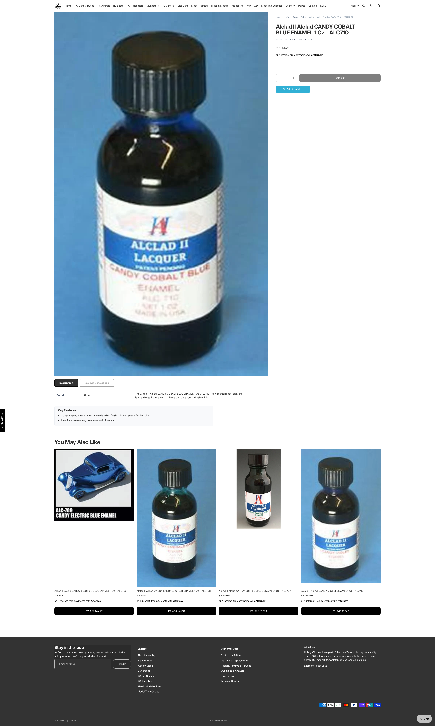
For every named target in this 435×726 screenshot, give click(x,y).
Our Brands (144, 670)
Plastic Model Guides (149, 686)
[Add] (129, 582)
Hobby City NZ (69, 720)
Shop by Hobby (146, 655)
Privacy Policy (229, 675)
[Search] (363, 6)
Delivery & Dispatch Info (234, 660)
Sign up (122, 663)
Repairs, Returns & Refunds (236, 665)
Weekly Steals (145, 665)
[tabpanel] (217, 409)
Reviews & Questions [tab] (97, 382)
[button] (293, 89)
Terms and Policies (217, 720)
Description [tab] (66, 382)
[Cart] (378, 6)
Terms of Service (230, 681)
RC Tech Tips (145, 681)
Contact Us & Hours (232, 655)
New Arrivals (145, 660)
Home (279, 17)
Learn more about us (315, 665)
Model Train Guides (148, 691)
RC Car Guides (146, 675)
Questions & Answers (232, 670)
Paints (287, 17)
